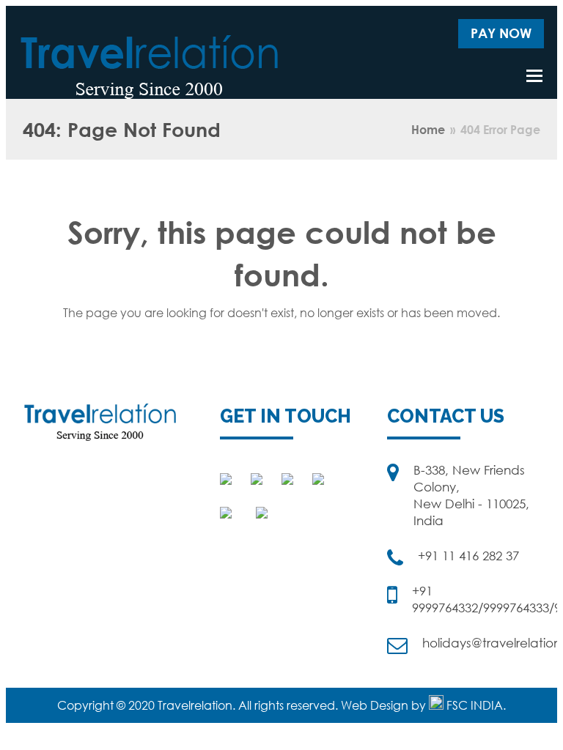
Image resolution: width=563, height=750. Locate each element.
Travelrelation (195, 705)
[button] (534, 75)
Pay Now (501, 33)
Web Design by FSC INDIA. (423, 705)
